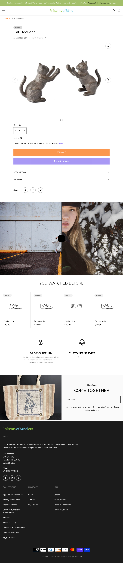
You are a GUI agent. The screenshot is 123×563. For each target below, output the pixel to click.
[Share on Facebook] (33, 190)
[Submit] (116, 399)
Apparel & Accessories (13, 494)
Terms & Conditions (62, 504)
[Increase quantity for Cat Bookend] (24, 130)
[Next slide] (108, 80)
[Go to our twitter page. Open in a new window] (12, 478)
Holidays (6, 517)
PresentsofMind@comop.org (98, 3)
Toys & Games (9, 537)
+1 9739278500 (10, 471)
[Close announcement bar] (119, 3)
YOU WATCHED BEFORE (61, 283)
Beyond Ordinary (10, 504)
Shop (30, 494)
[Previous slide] (15, 80)
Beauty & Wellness (11, 499)
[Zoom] (108, 46)
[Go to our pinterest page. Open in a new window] (18, 478)
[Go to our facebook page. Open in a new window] (5, 478)
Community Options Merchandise (11, 511)
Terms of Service (61, 509)
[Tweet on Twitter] (40, 190)
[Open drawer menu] (3, 10)
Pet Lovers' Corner (11, 532)
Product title (9, 321)
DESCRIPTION (19, 172)
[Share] (25, 190)
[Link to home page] (18, 429)
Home (7, 18)
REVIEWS (17, 179)
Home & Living (9, 522)
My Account (33, 504)
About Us (32, 499)
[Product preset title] (16, 306)
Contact (57, 494)
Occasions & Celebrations (14, 527)
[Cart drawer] (119, 10)
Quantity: (17, 125)
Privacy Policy (59, 499)
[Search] (114, 10)
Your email (71, 399)
